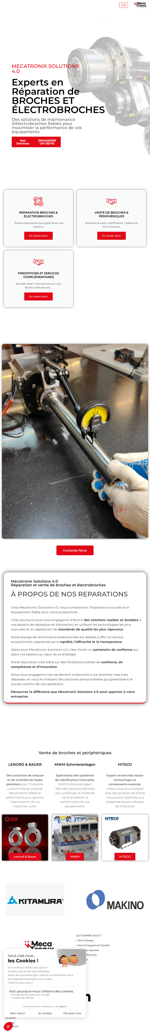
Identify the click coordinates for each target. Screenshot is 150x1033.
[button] (8, 899)
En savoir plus (38, 235)
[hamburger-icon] (123, 5)
